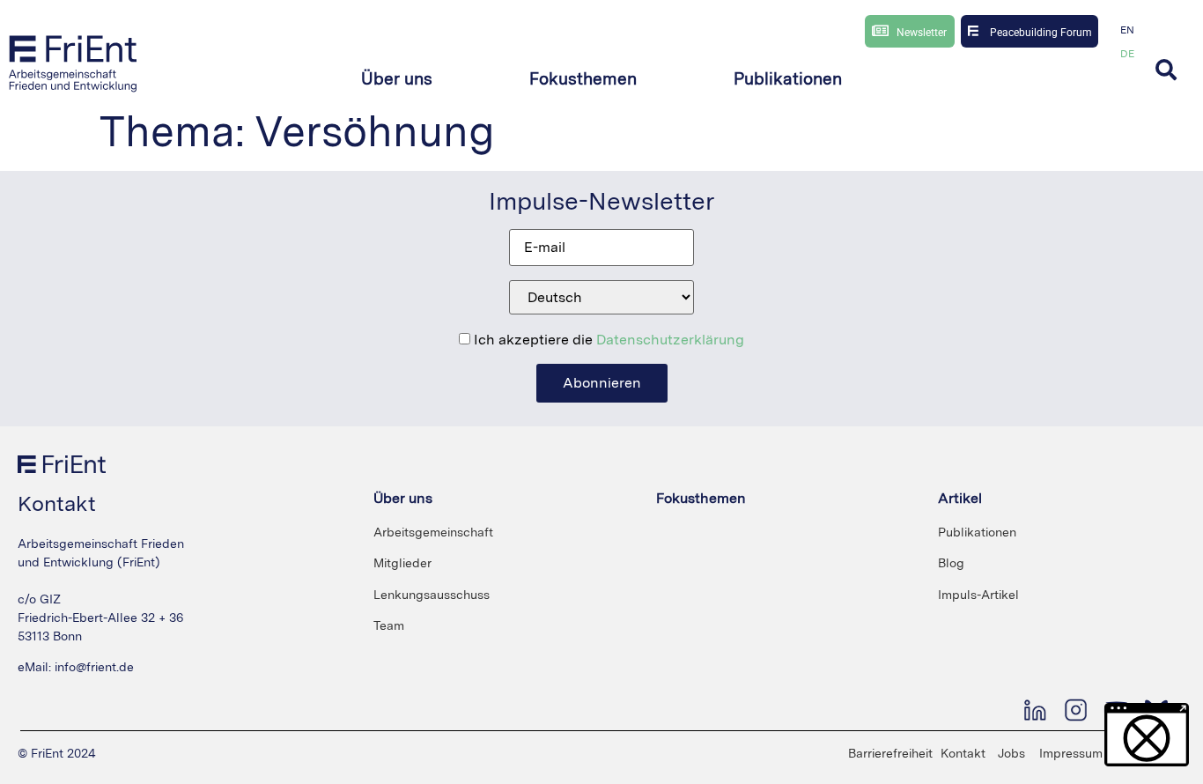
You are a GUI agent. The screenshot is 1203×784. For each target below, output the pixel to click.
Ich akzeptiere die (607, 340)
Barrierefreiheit (890, 753)
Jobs (1011, 753)
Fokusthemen (701, 498)
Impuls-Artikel (978, 595)
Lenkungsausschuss (431, 595)
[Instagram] (1075, 710)
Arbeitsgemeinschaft (433, 532)
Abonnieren (602, 382)
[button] (397, 79)
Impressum (1071, 753)
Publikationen (977, 532)
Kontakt (963, 753)
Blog (951, 563)
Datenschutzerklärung (670, 339)
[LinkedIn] (1034, 710)
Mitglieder (402, 563)
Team (388, 625)
